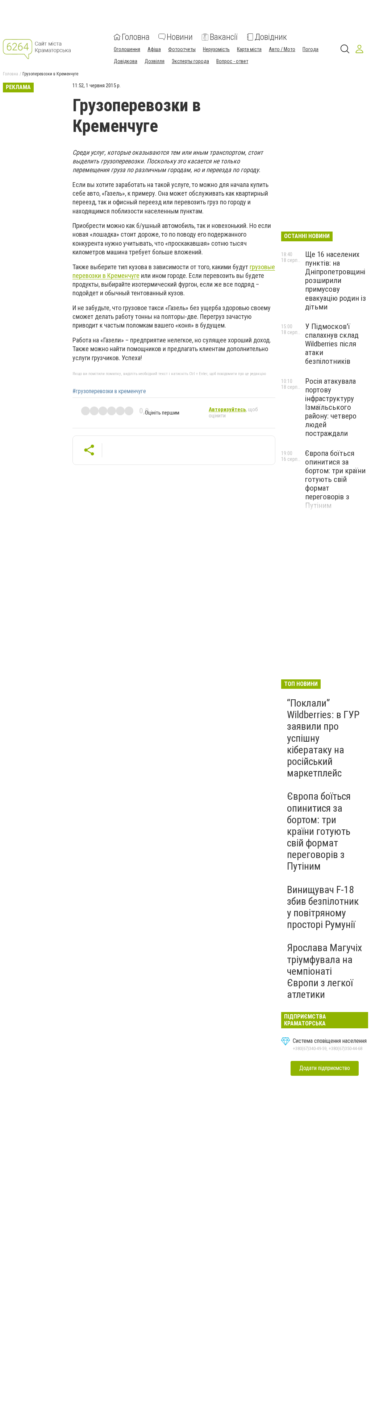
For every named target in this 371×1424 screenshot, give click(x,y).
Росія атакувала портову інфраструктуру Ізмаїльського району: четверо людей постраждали (331, 407)
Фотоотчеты (182, 49)
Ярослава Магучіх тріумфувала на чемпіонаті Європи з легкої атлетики (324, 971)
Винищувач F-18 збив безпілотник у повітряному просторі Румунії (323, 907)
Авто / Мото (282, 49)
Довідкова (125, 61)
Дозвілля (154, 61)
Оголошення (127, 49)
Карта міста (249, 49)
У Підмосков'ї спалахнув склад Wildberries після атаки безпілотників (332, 344)
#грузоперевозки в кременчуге (109, 391)
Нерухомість (216, 49)
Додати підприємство (324, 1068)
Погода (310, 49)
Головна (136, 37)
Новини (180, 37)
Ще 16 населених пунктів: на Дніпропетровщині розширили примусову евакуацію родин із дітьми (335, 280)
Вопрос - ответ (232, 61)
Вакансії (224, 37)
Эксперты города (190, 61)
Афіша (154, 49)
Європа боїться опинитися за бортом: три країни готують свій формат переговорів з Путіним (335, 479)
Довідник (271, 37)
